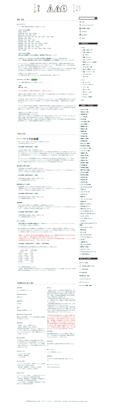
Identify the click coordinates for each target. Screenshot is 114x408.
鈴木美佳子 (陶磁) (85, 145)
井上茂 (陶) (83, 119)
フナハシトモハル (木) (86, 199)
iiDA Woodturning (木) (86, 187)
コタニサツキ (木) (85, 191)
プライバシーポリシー (47, 401)
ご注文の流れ (84, 269)
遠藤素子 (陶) (83, 126)
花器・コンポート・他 (88, 71)
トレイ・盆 (86, 87)
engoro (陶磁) (83, 124)
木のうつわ (86, 76)
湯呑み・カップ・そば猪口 (90, 62)
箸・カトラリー (87, 82)
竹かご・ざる (86, 89)
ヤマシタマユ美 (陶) (85, 184)
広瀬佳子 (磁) (83, 160)
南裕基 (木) (83, 201)
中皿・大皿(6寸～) (87, 52)
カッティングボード (88, 84)
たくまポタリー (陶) (85, 148)
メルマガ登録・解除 (86, 285)
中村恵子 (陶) (83, 158)
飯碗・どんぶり (87, 57)
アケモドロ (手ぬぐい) (86, 237)
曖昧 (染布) (83, 229)
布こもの (85, 94)
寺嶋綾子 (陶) (83, 153)
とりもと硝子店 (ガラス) (86, 211)
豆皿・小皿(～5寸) (87, 50)
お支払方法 (84, 272)
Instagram (84, 35)
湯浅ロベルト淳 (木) (85, 204)
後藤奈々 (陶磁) (84, 138)
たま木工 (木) (83, 194)
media (83, 38)
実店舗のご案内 (86, 28)
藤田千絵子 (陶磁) (85, 170)
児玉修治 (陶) (83, 136)
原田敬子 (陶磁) (84, 162)
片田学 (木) (83, 189)
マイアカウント (85, 282)
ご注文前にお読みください (88, 266)
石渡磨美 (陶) (83, 114)
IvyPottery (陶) (84, 109)
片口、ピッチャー (87, 59)
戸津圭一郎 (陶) (84, 155)
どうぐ (83, 80)
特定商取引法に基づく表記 (33, 401)
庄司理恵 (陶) (83, 141)
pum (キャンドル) (85, 249)
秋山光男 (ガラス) (85, 206)
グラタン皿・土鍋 (87, 67)
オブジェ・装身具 (87, 96)
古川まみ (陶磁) (84, 172)
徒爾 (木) (82, 196)
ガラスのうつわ (87, 74)
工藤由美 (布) (83, 242)
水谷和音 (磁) (83, 177)
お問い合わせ (57, 401)
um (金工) (83, 220)
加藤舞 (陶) (83, 131)
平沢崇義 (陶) (83, 165)
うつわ (83, 47)
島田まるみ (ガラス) (85, 208)
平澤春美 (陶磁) (84, 167)
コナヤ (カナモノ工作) (86, 227)
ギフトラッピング (86, 279)
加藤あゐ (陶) (83, 129)
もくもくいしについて (88, 25)
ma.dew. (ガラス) (84, 216)
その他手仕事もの (85, 254)
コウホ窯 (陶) (83, 133)
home (83, 22)
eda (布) (82, 239)
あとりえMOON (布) (85, 234)
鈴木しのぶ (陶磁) (85, 143)
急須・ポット (86, 64)
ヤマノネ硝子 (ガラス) (86, 218)
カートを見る (84, 262)
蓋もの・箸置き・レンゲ (89, 69)
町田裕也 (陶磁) (84, 175)
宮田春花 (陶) (83, 179)
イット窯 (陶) (83, 116)
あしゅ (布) (83, 232)
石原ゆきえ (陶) (84, 112)
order (82, 100)
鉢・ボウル (86, 54)
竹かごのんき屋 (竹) (85, 244)
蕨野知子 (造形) (84, 246)
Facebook (84, 31)
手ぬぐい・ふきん (87, 92)
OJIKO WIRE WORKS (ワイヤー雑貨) (88, 224)
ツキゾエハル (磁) (85, 150)
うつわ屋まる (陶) (85, 121)
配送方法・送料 (85, 275)
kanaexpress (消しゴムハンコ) (88, 251)
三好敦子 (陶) (83, 182)
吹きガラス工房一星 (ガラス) (88, 213)
